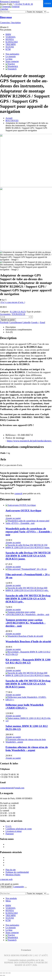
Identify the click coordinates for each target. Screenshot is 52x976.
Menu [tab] (8, 901)
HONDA (10, 39)
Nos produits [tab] (11, 898)
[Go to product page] (29, 505)
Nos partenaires (12, 54)
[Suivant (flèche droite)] (4, 975)
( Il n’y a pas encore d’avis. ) (12, 302)
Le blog (9, 59)
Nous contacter (12, 61)
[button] (4, 9)
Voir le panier (6, 887)
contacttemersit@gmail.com (12, 788)
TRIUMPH (11, 44)
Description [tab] (11, 327)
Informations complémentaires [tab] (19, 329)
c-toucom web (6, 879)
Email (42, 322)
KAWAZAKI (12, 42)
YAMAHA (11, 37)
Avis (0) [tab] (9, 332)
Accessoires (5, 314)
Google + (35, 322)
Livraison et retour (14, 831)
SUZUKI (10, 47)
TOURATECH (18, 314)
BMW (8, 34)
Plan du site (11, 870)
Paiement (10, 834)
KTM (8, 49)
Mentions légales (13, 874)
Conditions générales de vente (19, 829)
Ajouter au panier (8, 320)
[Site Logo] (9, 6)
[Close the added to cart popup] (26, 887)
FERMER (47, 4)
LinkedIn (26, 322)
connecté (18, 493)
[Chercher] (48, 12)
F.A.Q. (9, 826)
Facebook (4, 322)
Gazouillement (15, 322)
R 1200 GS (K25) (18, 311)
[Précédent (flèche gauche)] (1, 975)
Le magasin (11, 56)
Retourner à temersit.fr (10, 1)
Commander (18, 886)
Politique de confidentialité (17, 872)
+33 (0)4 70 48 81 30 (23, 4)
